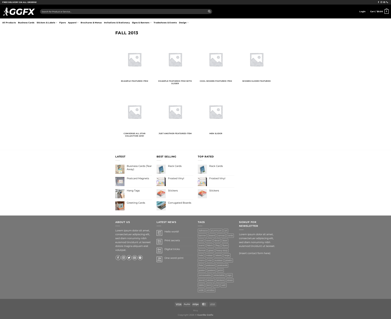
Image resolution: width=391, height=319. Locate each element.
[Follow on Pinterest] (140, 257)
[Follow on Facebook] (378, 2)
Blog (195, 310)
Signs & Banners (141, 22)
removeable (205, 275)
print (220, 270)
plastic (228, 260)
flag (218, 245)
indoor (209, 255)
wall (223, 285)
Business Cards (26, 22)
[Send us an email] (384, 2)
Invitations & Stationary (117, 22)
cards (230, 235)
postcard (210, 265)
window (210, 290)
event (201, 245)
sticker (210, 280)
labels (218, 255)
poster (202, 270)
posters (211, 270)
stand (201, 280)
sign (229, 275)
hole (201, 255)
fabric (210, 245)
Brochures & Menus (91, 22)
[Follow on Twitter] (129, 257)
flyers (225, 245)
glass (210, 250)
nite (210, 260)
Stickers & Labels (46, 22)
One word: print (174, 258)
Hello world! (171, 231)
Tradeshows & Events (165, 22)
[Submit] (209, 11)
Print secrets (172, 240)
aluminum (216, 231)
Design (183, 22)
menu (202, 260)
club (201, 240)
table (201, 285)
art (226, 231)
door (225, 240)
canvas (221, 235)
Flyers (62, 22)
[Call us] (387, 2)
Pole (201, 265)
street (230, 280)
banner (202, 235)
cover (208, 240)
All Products (9, 22)
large (227, 255)
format (202, 250)
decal (217, 240)
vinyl (216, 285)
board (212, 235)
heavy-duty (222, 250)
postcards (222, 265)
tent (209, 285)
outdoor (219, 260)
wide (201, 290)
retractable (219, 275)
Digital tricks (172, 249)
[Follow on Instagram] (381, 2)
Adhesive (203, 231)
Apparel (72, 22)
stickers (220, 280)
